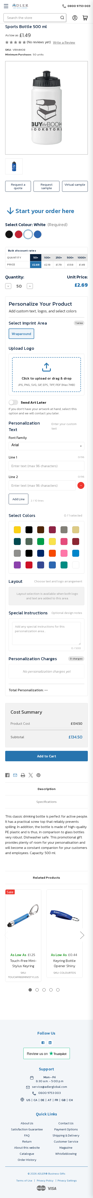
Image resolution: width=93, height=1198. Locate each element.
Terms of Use (24, 1181)
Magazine (65, 1147)
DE (42, 1100)
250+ (59, 257)
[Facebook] (7, 775)
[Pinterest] (38, 775)
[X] (31, 775)
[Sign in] (75, 17)
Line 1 (13, 457)
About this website (27, 1147)
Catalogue (27, 1153)
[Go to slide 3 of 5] (44, 989)
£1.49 (82, 265)
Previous (6, 935)
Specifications (46, 801)
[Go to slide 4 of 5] (51, 989)
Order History (27, 1160)
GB (63, 1100)
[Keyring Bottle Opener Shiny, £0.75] (64, 916)
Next (82, 935)
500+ (70, 257)
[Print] (23, 775)
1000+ (82, 257)
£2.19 (47, 265)
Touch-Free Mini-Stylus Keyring (23, 963)
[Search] (62, 17)
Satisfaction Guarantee (27, 1129)
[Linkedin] (50, 1043)
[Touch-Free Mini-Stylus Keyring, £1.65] (23, 916)
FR (56, 1100)
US (28, 1100)
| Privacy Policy (43, 1181)
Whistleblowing (66, 1153)
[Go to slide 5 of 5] (57, 989)
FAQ (27, 1135)
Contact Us (66, 1123)
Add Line (18, 499)
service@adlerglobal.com (49, 1087)
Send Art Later (33, 402)
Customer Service (66, 1141)
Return (27, 1141)
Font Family (18, 437)
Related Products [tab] (46, 877)
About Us (27, 1123)
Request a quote (18, 186)
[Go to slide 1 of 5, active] (30, 989)
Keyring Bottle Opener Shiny (64, 963)
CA (35, 1100)
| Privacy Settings (65, 1181)
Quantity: (14, 277)
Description (47, 788)
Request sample (47, 186)
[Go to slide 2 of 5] (37, 989)
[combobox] (46, 446)
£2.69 (35, 265)
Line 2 (13, 476)
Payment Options (66, 1129)
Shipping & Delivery (66, 1135)
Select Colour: (36, 224)
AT (49, 1100)
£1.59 (70, 265)
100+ (47, 257)
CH (71, 1100)
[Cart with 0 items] (85, 17)
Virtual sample (74, 184)
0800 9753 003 (49, 1093)
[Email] (15, 775)
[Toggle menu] (6, 6)
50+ (35, 257)
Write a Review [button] (64, 42)
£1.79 (59, 265)
